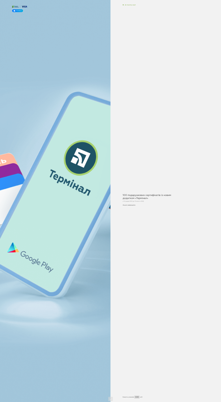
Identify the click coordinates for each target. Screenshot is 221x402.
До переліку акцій (130, 5)
